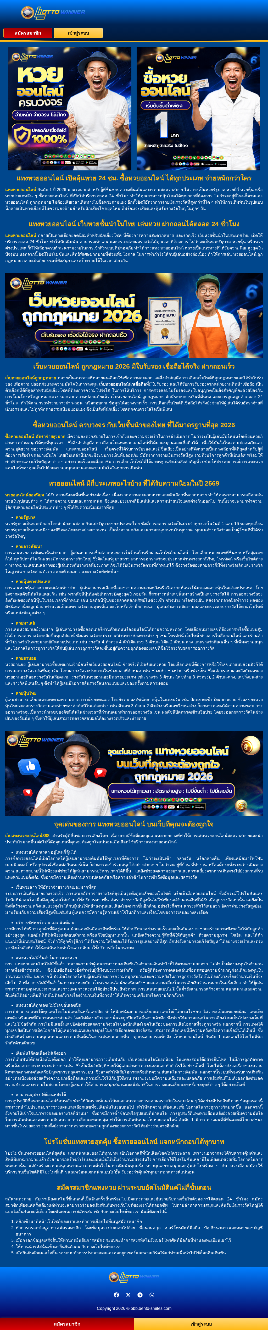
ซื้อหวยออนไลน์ (19, 436)
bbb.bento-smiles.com (151, 1308)
